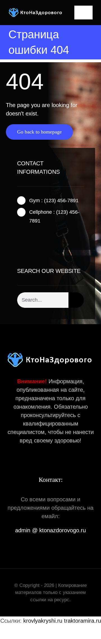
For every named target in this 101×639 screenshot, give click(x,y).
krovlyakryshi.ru (42, 621)
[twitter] (27, 234)
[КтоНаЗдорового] (35, 11)
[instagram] (36, 234)
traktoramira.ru (82, 621)
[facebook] (18, 234)
